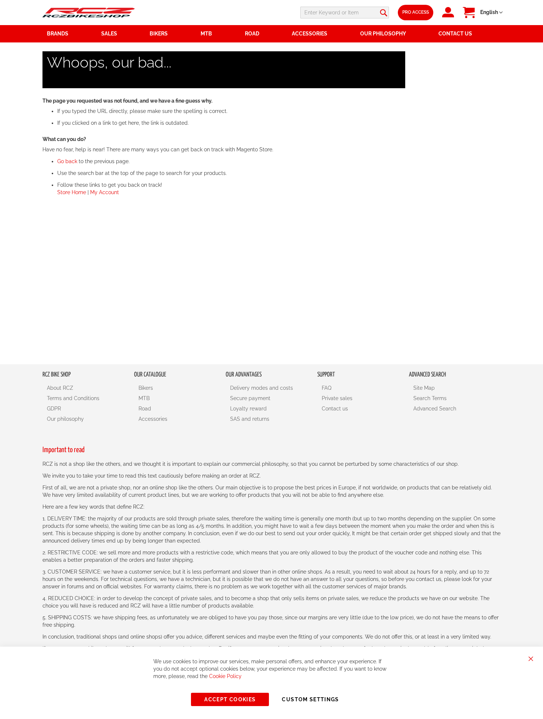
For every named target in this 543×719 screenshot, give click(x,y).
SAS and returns (249, 419)
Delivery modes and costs (261, 388)
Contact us (335, 409)
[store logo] (88, 12)
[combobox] (344, 12)
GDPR (54, 409)
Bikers (146, 388)
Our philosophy (65, 419)
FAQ (326, 388)
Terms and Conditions (73, 398)
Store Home (71, 192)
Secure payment (250, 398)
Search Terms (430, 398)
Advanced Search (434, 409)
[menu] (271, 33)
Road (145, 409)
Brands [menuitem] (57, 34)
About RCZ (60, 388)
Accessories (153, 419)
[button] (491, 12)
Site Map (424, 388)
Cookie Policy (225, 676)
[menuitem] (121, 33)
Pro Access (415, 12)
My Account (104, 192)
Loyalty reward (248, 409)
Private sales (337, 398)
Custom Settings (310, 699)
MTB (144, 398)
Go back (67, 161)
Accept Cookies (230, 699)
